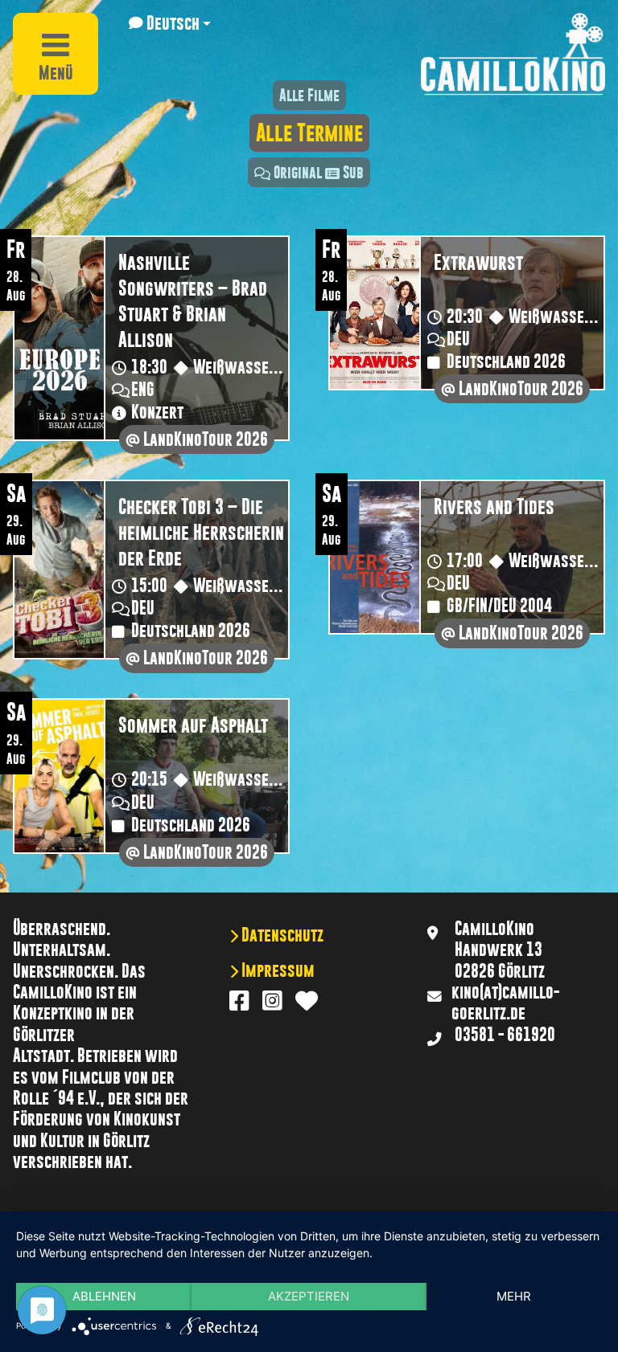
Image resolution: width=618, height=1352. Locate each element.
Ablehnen (104, 1296)
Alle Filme (309, 95)
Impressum (276, 970)
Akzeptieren (308, 1296)
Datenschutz (280, 935)
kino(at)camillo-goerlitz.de (505, 1002)
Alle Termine (309, 132)
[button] (170, 23)
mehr (513, 1296)
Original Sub (319, 172)
